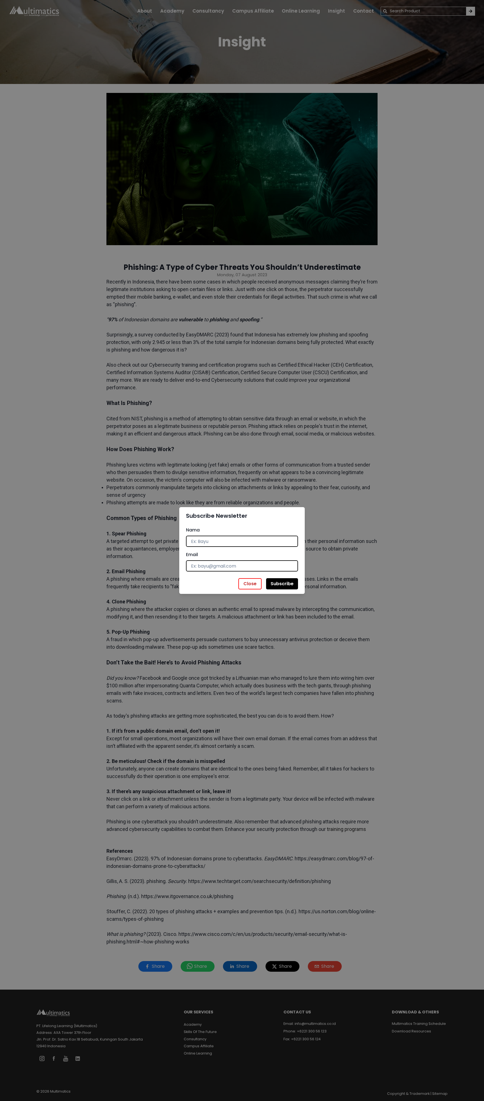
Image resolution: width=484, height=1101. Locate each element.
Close (250, 583)
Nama (193, 530)
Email (192, 554)
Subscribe (282, 583)
